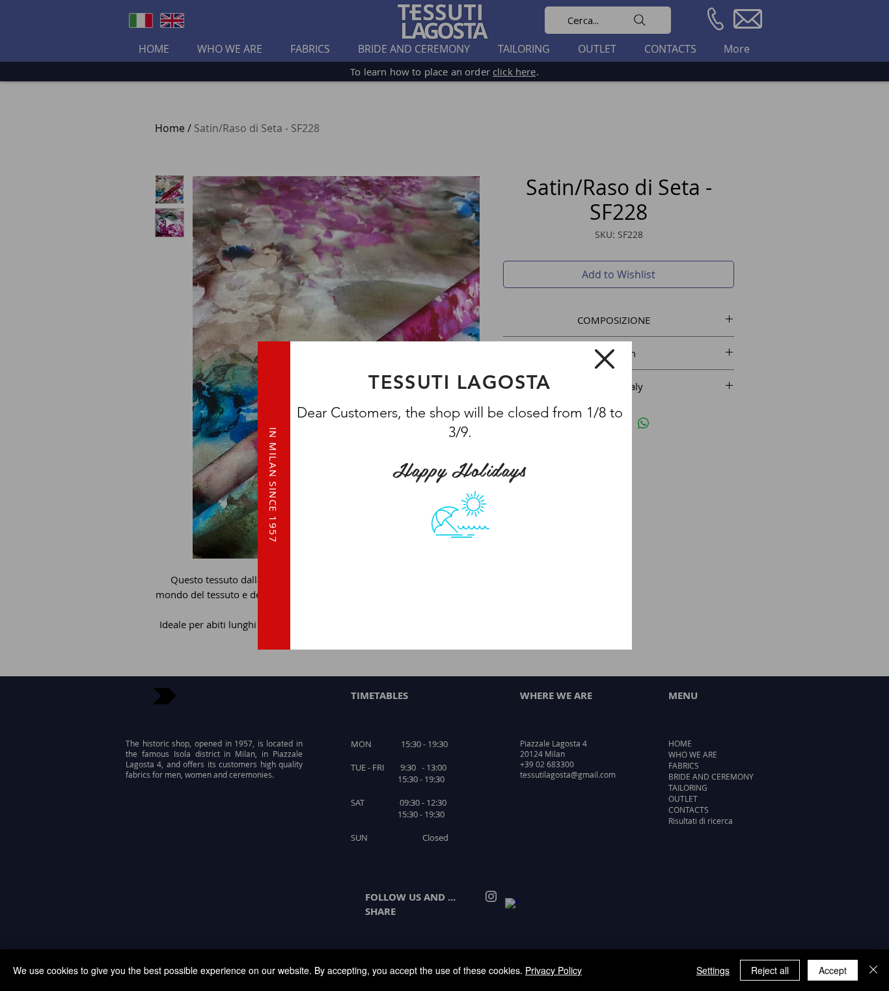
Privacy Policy (553, 970)
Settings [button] (713, 970)
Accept (833, 970)
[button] (604, 359)
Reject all (770, 970)
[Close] (873, 970)
